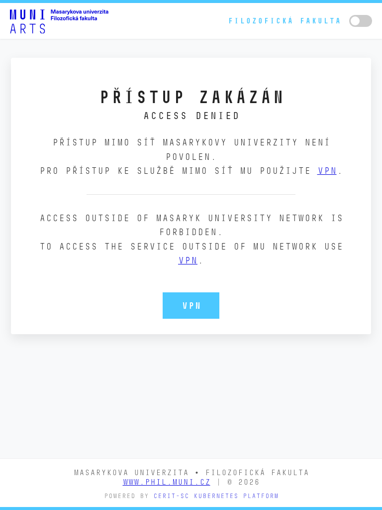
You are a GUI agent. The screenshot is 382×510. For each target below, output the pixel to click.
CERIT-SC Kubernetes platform (216, 496)
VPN (327, 170)
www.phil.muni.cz (166, 482)
